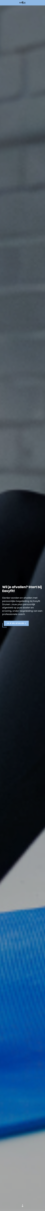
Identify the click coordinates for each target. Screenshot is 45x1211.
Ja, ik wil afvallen (15, 623)
